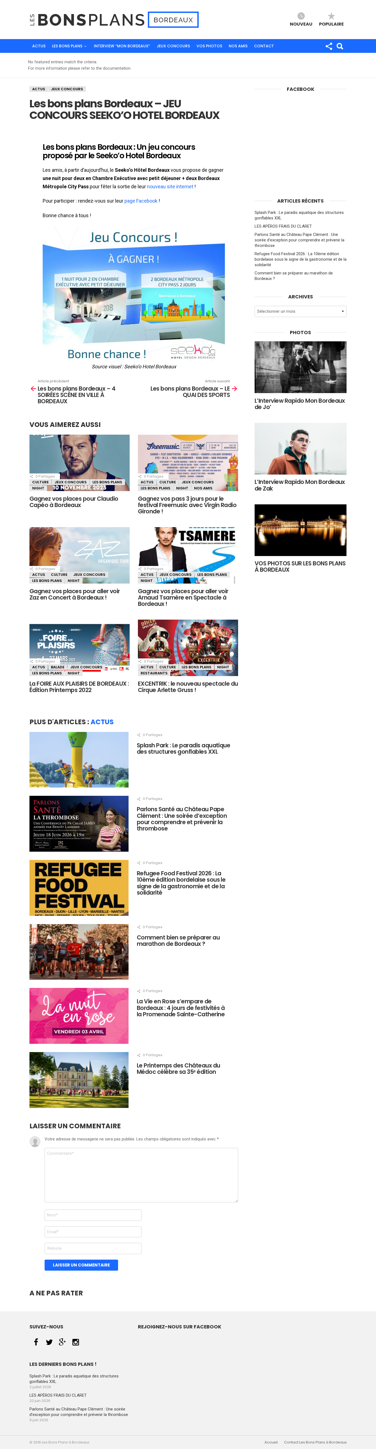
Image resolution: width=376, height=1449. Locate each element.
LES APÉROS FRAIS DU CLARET (283, 226)
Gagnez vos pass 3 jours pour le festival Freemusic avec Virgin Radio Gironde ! (187, 505)
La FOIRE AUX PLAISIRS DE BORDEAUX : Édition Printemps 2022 (79, 687)
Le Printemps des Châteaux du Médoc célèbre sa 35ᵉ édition (178, 1068)
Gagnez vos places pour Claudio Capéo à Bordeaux (73, 502)
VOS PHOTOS (209, 46)
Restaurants (154, 673)
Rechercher (340, 46)
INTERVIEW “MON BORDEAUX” (122, 46)
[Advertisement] (301, 151)
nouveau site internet (170, 186)
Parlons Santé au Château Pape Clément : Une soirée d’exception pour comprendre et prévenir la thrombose (182, 818)
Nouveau (301, 24)
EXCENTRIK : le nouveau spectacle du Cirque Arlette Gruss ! (188, 687)
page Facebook (140, 201)
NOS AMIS (238, 46)
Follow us (329, 46)
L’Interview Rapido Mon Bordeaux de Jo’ (300, 404)
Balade (57, 667)
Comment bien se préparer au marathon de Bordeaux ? (178, 940)
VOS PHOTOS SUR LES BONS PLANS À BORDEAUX (300, 566)
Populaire (331, 24)
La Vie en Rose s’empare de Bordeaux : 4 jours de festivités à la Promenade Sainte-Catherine (181, 1007)
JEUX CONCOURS (173, 46)
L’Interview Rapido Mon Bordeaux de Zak (300, 485)
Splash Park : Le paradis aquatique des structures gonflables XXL (183, 748)
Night (38, 488)
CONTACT (264, 46)
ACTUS (38, 46)
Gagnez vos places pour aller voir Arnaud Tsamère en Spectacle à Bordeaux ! (183, 597)
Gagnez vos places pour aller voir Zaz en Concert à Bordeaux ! (74, 594)
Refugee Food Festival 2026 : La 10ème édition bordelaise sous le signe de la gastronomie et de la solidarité (181, 883)
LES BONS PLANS (67, 46)
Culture (40, 482)
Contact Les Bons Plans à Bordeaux (315, 1442)
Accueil (271, 1442)
